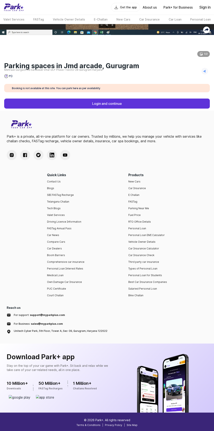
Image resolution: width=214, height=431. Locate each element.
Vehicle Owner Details (141, 241)
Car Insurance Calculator (143, 248)
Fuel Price (134, 215)
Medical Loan (55, 275)
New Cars (134, 181)
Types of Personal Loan (142, 268)
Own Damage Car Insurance (64, 281)
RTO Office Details (139, 221)
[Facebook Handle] (25, 155)
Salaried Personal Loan (142, 288)
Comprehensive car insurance (65, 261)
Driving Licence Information (64, 221)
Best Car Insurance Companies (147, 281)
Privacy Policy (113, 425)
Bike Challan (135, 295)
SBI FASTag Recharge (60, 194)
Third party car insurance (143, 261)
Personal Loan (137, 228)
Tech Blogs (54, 208)
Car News (53, 235)
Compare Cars (56, 241)
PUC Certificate (56, 288)
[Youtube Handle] (65, 155)
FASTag (132, 201)
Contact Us (54, 181)
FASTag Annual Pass (59, 228)
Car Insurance (137, 188)
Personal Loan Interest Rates (65, 268)
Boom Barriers (56, 255)
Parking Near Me (138, 208)
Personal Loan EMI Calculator (146, 235)
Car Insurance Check (141, 255)
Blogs (50, 188)
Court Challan (55, 295)
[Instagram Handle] (12, 155)
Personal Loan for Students (145, 275)
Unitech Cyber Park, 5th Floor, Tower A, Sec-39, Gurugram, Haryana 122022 (60, 330)
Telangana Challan (58, 201)
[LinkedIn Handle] (52, 155)
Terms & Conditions (88, 425)
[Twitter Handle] (38, 155)
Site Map (132, 425)
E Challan (133, 194)
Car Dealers (54, 248)
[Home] (13, 7)
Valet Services (56, 215)
